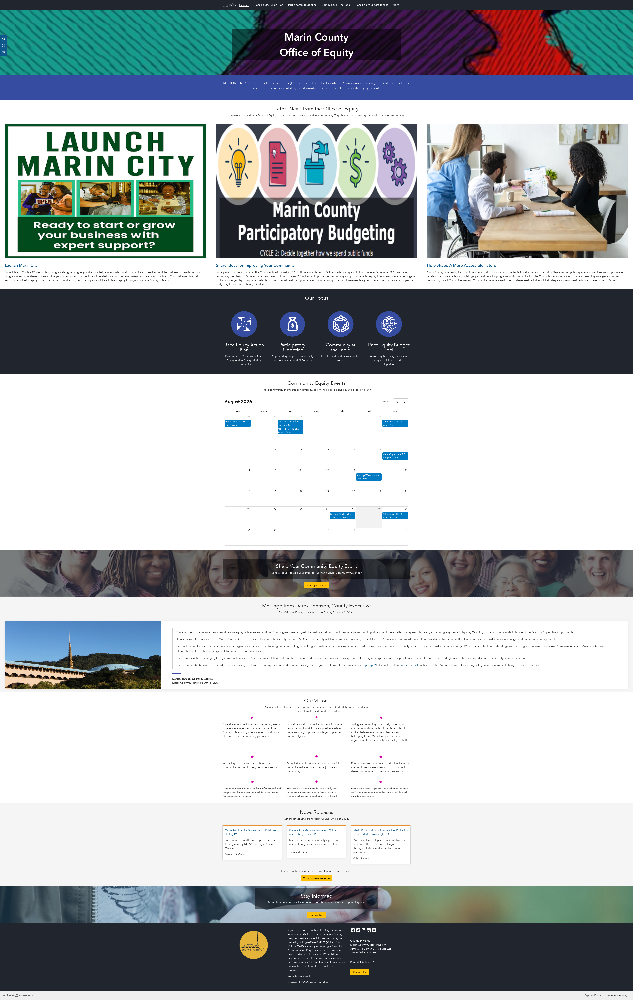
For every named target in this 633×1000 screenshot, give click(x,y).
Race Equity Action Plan (269, 4)
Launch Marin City (21, 265)
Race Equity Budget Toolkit (372, 4)
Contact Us (359, 972)
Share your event (316, 585)
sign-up (369, 665)
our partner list (408, 665)
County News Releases (316, 878)
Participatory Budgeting (302, 4)
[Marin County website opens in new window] (254, 944)
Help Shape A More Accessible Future (461, 265)
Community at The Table (336, 4)
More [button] (396, 4)
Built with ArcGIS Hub (18, 995)
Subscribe (316, 914)
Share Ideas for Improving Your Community (255, 265)
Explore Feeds (592, 995)
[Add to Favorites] (3, 38)
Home (243, 5)
